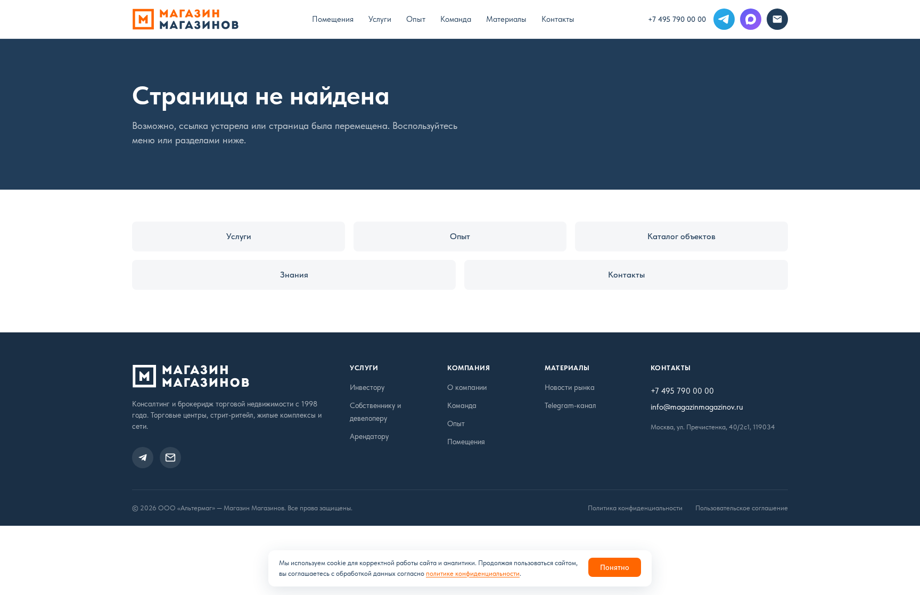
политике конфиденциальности (473, 573)
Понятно (614, 567)
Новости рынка (570, 387)
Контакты (557, 19)
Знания (294, 275)
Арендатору (369, 436)
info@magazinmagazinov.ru (697, 407)
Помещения (333, 19)
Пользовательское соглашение (741, 508)
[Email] (777, 19)
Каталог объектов (681, 236)
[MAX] (750, 19)
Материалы (506, 19)
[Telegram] (724, 19)
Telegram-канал (570, 405)
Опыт (415, 19)
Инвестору (367, 387)
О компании (467, 387)
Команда (455, 19)
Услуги (379, 19)
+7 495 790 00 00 (677, 19)
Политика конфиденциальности (635, 508)
